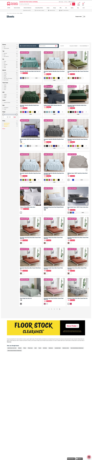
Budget (3, 111)
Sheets (21, 13)
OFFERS (8, 7)
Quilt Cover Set (6, 56)
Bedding (18, 13)
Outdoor (48, 7)
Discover (4, 44)
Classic (5, 109)
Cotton (5, 75)
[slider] (3, 114)
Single (5, 67)
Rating (3, 120)
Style (3, 105)
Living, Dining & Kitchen (39, 7)
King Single (5, 64)
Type (3, 51)
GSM (3, 92)
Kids (66, 7)
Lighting (72, 7)
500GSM (5, 94)
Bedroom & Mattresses (27, 7)
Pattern (3, 100)
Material (4, 70)
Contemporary (6, 107)
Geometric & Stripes (7, 102)
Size (3, 59)
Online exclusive (6, 48)
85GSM (5, 97)
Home (8, 13)
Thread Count (5, 82)
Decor (84, 7)
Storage (54, 7)
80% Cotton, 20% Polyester (8, 78)
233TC (5, 89)
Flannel (5, 72)
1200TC (5, 86)
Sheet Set (5, 53)
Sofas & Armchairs (17, 7)
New (4, 46)
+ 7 (62, 145)
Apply (15, 117)
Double (5, 61)
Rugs (78, 7)
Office (61, 7)
